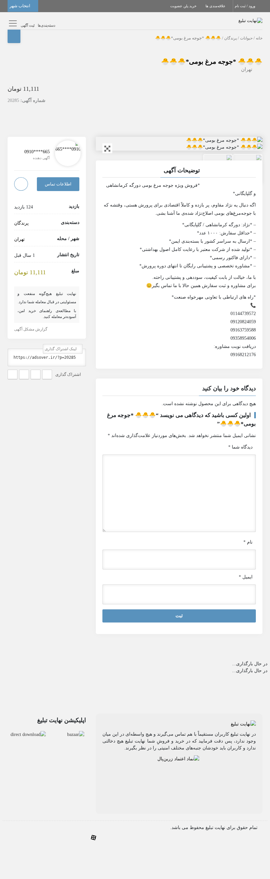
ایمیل (246, 576)
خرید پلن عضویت (184, 6)
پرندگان (230, 38)
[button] (179, 389)
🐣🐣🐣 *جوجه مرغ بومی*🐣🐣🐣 (211, 61)
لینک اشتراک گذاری (61, 349)
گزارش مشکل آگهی (31, 329)
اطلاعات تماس (58, 184)
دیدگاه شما (240, 447)
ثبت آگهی (28, 25)
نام (248, 542)
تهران (246, 69)
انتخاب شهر (20, 5)
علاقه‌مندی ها (216, 6)
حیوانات (246, 38)
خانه (259, 38)
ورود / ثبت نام (245, 6)
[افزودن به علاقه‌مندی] (21, 184)
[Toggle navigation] (11, 23)
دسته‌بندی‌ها (46, 25)
